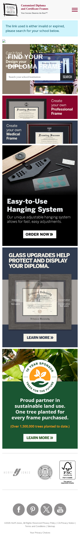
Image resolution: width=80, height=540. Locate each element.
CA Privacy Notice (66, 523)
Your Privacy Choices (40, 532)
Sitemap (51, 526)
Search (67, 76)
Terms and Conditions (35, 526)
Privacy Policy (49, 523)
